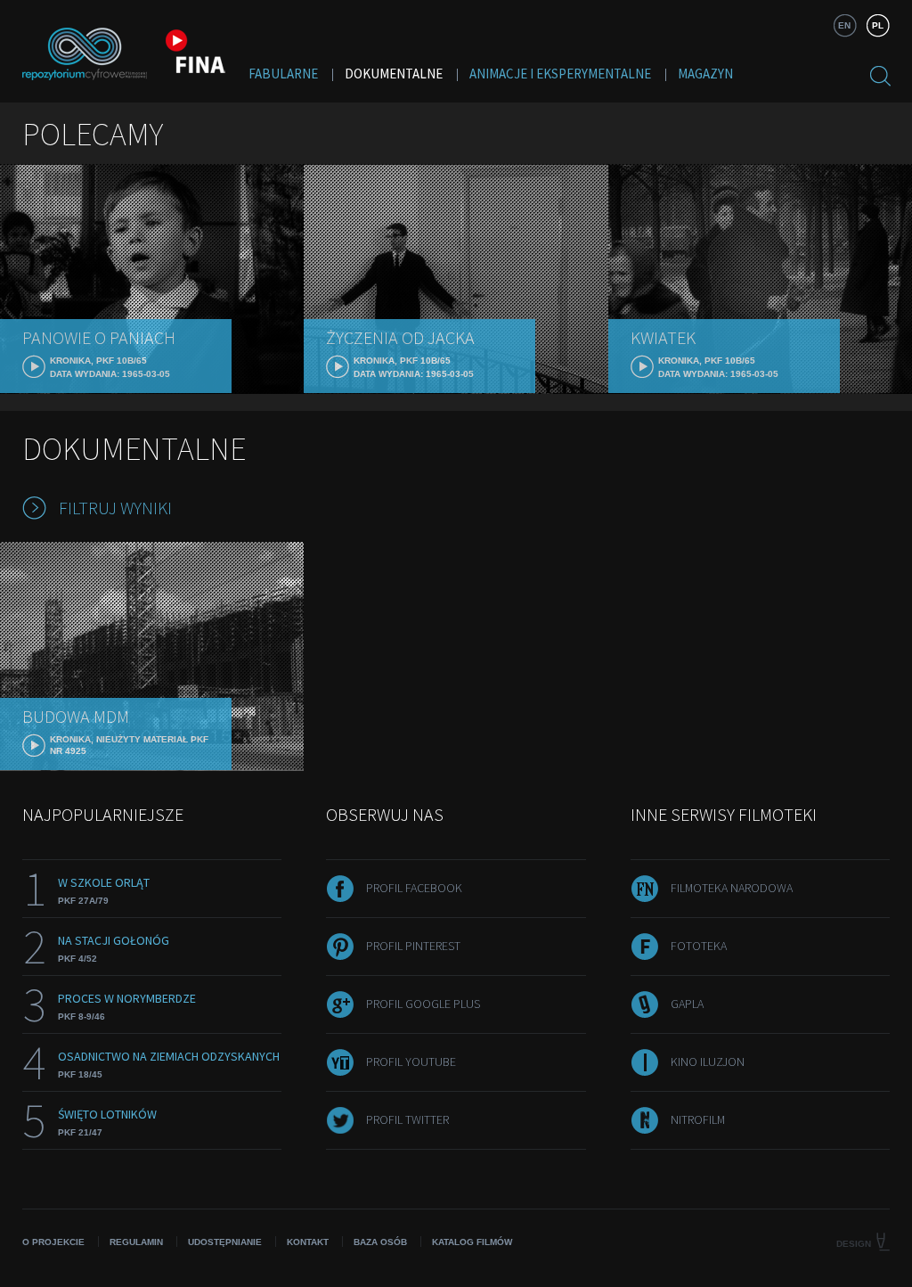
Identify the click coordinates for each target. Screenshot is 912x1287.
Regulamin (136, 1242)
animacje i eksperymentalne (560, 73)
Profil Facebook (414, 888)
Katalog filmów (472, 1242)
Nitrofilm (698, 1119)
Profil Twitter (407, 1119)
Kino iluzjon (708, 1061)
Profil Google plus (423, 1004)
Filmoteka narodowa (732, 888)
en (844, 25)
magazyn (705, 73)
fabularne (283, 73)
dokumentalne (394, 73)
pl (878, 25)
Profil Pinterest (413, 946)
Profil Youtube (411, 1061)
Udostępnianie (225, 1242)
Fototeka (699, 946)
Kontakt (308, 1242)
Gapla (687, 1004)
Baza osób (380, 1242)
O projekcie (53, 1242)
